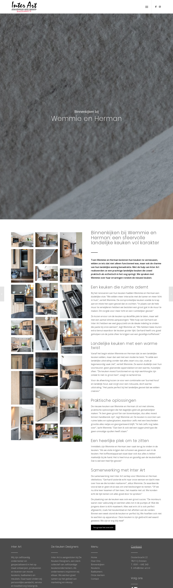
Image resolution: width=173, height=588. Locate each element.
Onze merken (98, 575)
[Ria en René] (171, 294)
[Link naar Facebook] (156, 7)
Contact (95, 578)
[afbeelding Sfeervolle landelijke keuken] (23, 240)
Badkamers (96, 571)
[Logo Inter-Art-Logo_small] (24, 7)
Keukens (95, 568)
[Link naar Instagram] (160, 7)
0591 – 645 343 (140, 564)
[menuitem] (146, 7)
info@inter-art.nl (141, 568)
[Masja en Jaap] (2, 294)
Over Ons (95, 560)
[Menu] (146, 7)
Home (94, 557)
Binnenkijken (97, 564)
